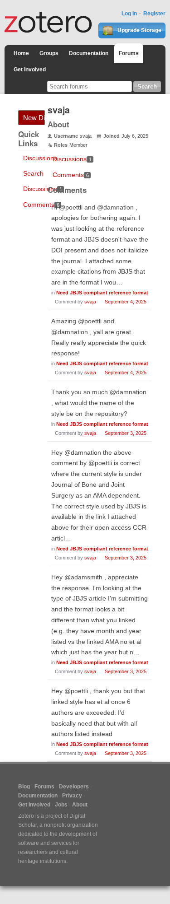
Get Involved (30, 69)
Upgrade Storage (138, 30)
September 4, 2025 (125, 301)
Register (154, 13)
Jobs (61, 804)
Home (21, 53)
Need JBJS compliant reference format (102, 292)
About (79, 804)
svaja (90, 301)
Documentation (88, 53)
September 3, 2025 (125, 433)
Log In (129, 13)
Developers (74, 786)
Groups (48, 53)
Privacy (72, 795)
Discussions (40, 158)
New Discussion (34, 117)
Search (33, 173)
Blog (24, 786)
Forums (129, 53)
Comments (41, 204)
